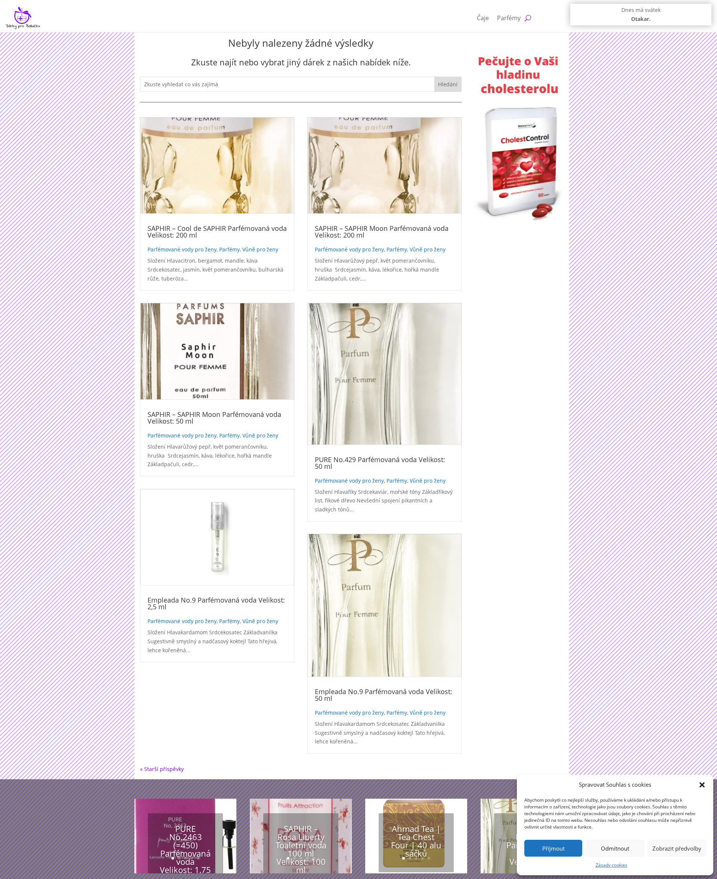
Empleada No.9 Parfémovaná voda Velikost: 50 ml (383, 695)
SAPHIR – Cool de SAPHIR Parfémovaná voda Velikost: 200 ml (217, 231)
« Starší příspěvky (162, 769)
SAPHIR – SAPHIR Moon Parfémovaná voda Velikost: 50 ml (214, 417)
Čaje (483, 18)
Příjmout (553, 848)
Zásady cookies (611, 865)
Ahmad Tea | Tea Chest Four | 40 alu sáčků (416, 841)
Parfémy (509, 18)
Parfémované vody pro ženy (182, 249)
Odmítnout (615, 848)
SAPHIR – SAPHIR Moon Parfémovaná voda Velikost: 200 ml (381, 231)
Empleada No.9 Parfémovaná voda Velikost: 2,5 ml (216, 603)
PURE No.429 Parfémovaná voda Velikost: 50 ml (380, 463)
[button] (702, 785)
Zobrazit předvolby (676, 848)
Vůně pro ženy (260, 249)
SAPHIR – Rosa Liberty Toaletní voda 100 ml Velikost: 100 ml (301, 849)
